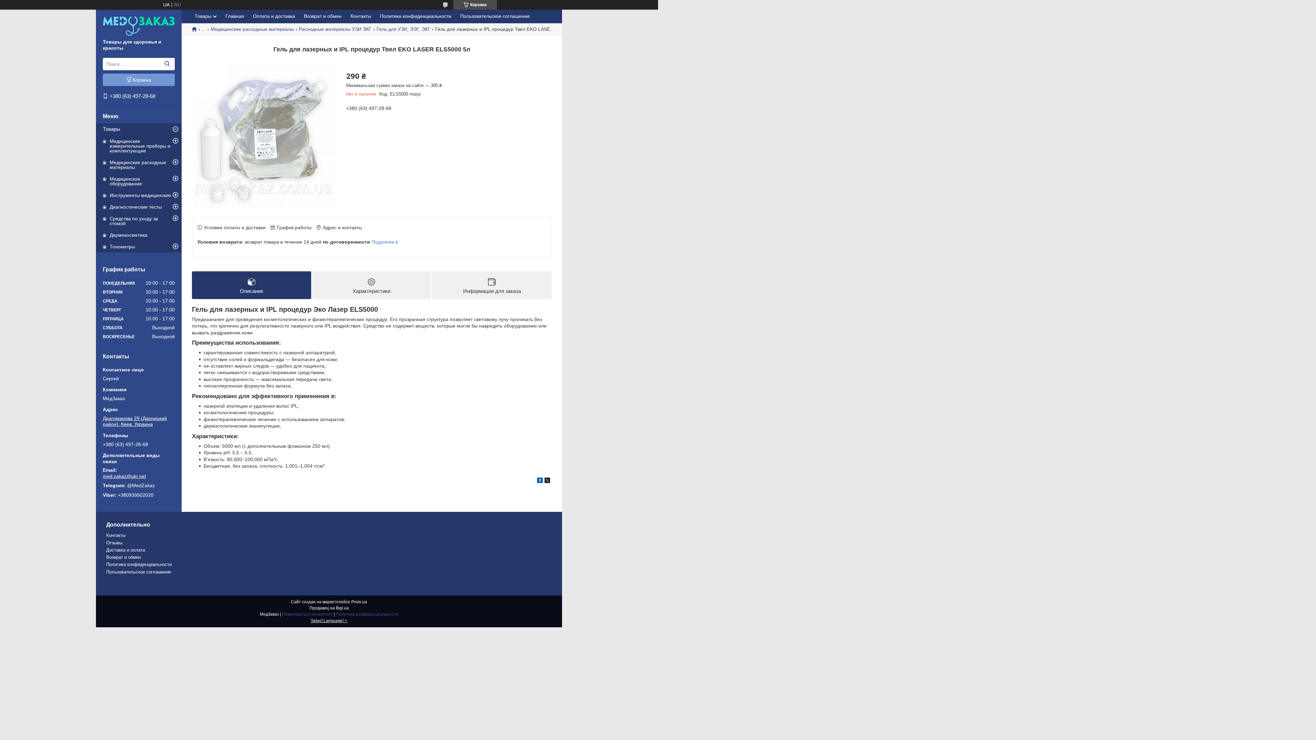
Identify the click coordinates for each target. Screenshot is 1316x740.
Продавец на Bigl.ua (329, 608)
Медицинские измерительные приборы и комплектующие (140, 145)
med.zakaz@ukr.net (124, 476)
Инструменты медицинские (140, 195)
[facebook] (540, 481)
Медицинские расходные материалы (138, 165)
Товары (111, 129)
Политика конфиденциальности (415, 16)
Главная (235, 16)
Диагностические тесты (136, 207)
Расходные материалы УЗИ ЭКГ (335, 29)
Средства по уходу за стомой (134, 221)
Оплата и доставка (274, 16)
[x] (547, 481)
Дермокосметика (128, 235)
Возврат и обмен (323, 16)
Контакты (361, 16)
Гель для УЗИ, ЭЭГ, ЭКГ (403, 29)
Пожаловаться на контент (307, 614)
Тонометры (122, 246)
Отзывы (114, 542)
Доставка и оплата (125, 550)
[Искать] (167, 64)
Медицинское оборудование (126, 181)
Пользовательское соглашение (495, 16)
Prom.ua (359, 602)
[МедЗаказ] (139, 25)
